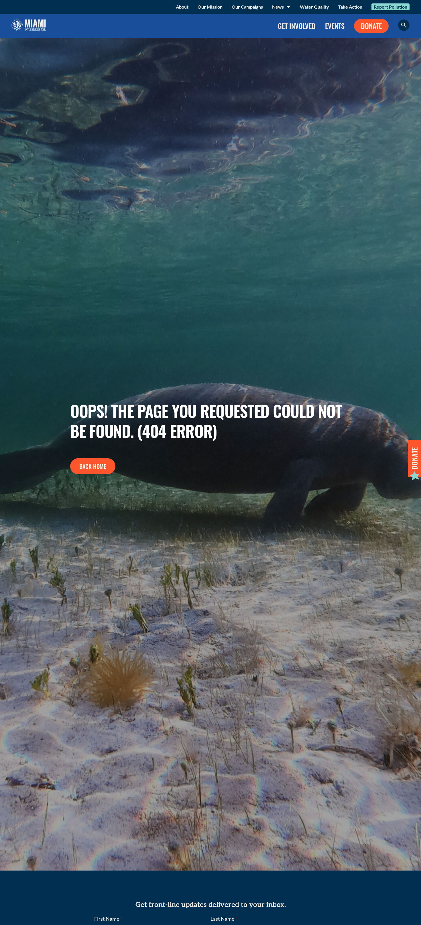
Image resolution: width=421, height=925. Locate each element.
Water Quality (314, 6)
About (182, 6)
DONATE (371, 26)
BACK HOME (92, 466)
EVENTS (335, 26)
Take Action (350, 6)
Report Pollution (390, 6)
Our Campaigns (247, 6)
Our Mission (210, 6)
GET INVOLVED (297, 26)
